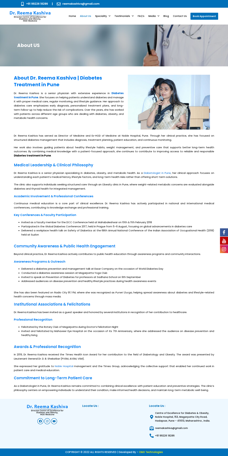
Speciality (101, 16)
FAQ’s (141, 16)
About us (85, 16)
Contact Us (180, 16)
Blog (166, 16)
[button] (102, 16)
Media (152, 16)
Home (72, 16)
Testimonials (122, 16)
